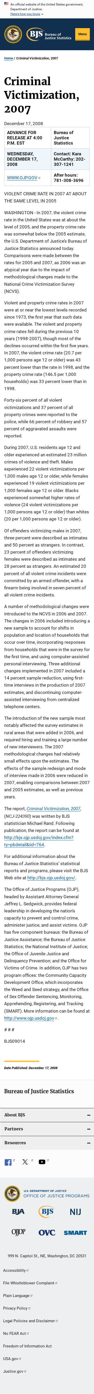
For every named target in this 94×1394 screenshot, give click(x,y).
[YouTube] (44, 1164)
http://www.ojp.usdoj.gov (29, 1018)
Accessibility (14, 1270)
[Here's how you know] (47, 9)
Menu (82, 34)
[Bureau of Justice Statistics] (46, 1219)
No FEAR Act (14, 1333)
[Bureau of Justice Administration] (18, 1216)
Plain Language (16, 1295)
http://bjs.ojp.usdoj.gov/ (51, 877)
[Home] (48, 34)
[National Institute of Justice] (75, 1216)
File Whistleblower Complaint (28, 1283)
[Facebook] (10, 1164)
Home (8, 58)
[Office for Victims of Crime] (47, 1236)
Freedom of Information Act (27, 1346)
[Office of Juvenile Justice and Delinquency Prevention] (18, 1237)
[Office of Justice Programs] (13, 34)
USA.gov (10, 1358)
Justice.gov (13, 1371)
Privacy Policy (15, 1308)
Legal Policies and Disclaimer (29, 1321)
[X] (27, 1164)
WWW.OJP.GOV (22, 177)
